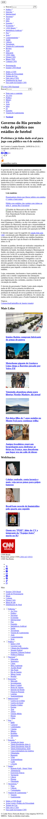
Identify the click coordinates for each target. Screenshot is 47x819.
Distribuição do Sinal (14, 80)
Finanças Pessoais (17, 692)
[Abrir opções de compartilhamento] (5, 156)
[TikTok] (7, 581)
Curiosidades (15, 790)
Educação (9, 53)
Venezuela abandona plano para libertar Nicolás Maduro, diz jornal (23, 393)
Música (13, 731)
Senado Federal (16, 650)
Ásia (12, 709)
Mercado (14, 681)
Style (8, 35)
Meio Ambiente (16, 666)
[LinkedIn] (7, 576)
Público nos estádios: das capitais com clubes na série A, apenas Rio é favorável (24, 204)
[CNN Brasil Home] (10, 87)
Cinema (14, 729)
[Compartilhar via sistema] (2, 158)
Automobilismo (16, 759)
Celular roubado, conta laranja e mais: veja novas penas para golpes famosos (23, 482)
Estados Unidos (17, 705)
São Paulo (14, 670)
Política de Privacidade (14, 74)
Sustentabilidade (17, 696)
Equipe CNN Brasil (13, 68)
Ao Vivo (14, 611)
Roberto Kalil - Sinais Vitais (21, 768)
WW (7, 102)
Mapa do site (11, 602)
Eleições (9, 12)
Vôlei (13, 757)
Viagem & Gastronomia (15, 46)
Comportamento (12, 38)
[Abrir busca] (35, 7)
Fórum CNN (11, 57)
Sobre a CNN (11, 72)
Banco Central (16, 685)
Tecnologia (10, 44)
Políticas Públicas (17, 655)
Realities (14, 733)
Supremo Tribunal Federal (20, 652)
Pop (7, 33)
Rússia (13, 716)
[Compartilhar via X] (4, 153)
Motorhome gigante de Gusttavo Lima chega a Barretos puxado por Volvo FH (23, 366)
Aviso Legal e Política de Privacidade (20, 803)
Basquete (14, 755)
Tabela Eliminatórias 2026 (20, 749)
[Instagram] (7, 574)
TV (12, 738)
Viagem (14, 795)
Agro (8, 19)
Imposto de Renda (17, 690)
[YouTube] (7, 571)
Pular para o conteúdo (14, 93)
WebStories (8, 457)
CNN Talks (10, 55)
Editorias (11, 609)
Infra (7, 21)
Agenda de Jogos (17, 742)
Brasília (13, 676)
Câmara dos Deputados (19, 648)
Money (8, 100)
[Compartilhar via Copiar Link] (10, 153)
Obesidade (15, 781)
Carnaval (14, 725)
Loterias (14, 694)
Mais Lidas (8, 308)
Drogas (13, 779)
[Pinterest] (7, 579)
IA (7, 108)
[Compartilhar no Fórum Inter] (2, 161)
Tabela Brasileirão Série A (20, 744)
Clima (13, 663)
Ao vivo (9, 95)
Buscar (8, 7)
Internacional (11, 14)
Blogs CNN (10, 59)
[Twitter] (7, 567)
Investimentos (16, 683)
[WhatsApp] (7, 583)
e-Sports (14, 764)
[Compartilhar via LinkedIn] (6, 153)
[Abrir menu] (3, 2)
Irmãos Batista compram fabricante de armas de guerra (23, 338)
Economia (9, 26)
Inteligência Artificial (14, 30)
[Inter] (7, 564)
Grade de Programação (14, 594)
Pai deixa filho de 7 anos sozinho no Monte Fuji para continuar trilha (23, 419)
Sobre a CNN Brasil (13, 801)
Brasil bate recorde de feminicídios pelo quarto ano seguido (23, 507)
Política (8, 10)
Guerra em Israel (17, 703)
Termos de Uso (11, 76)
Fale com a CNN (12, 78)
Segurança (15, 661)
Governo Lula (16, 646)
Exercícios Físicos (17, 773)
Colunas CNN (11, 61)
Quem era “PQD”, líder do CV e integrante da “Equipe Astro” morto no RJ (22, 533)
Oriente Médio (16, 714)
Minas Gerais (16, 674)
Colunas (9, 598)
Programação (11, 65)
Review (9, 48)
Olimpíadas (15, 753)
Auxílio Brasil (16, 668)
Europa (13, 707)
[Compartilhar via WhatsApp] (8, 153)
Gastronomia (15, 797)
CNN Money (11, 28)
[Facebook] (7, 569)
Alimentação (15, 771)
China (13, 718)
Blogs (8, 596)
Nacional (9, 16)
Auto (8, 51)
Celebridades (15, 727)
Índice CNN (15, 644)
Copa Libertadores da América (22, 751)
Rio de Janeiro (16, 672)
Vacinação (14, 775)
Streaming (14, 735)
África (13, 711)
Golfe (13, 762)
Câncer (13, 777)
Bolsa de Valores (17, 687)
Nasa (12, 786)
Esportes (9, 23)
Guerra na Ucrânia (18, 701)
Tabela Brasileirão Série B (20, 747)
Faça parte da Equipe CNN (16, 83)
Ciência (9, 42)
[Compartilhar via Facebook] (2, 153)
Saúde (8, 40)
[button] (23, 473)
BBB (13, 723)
